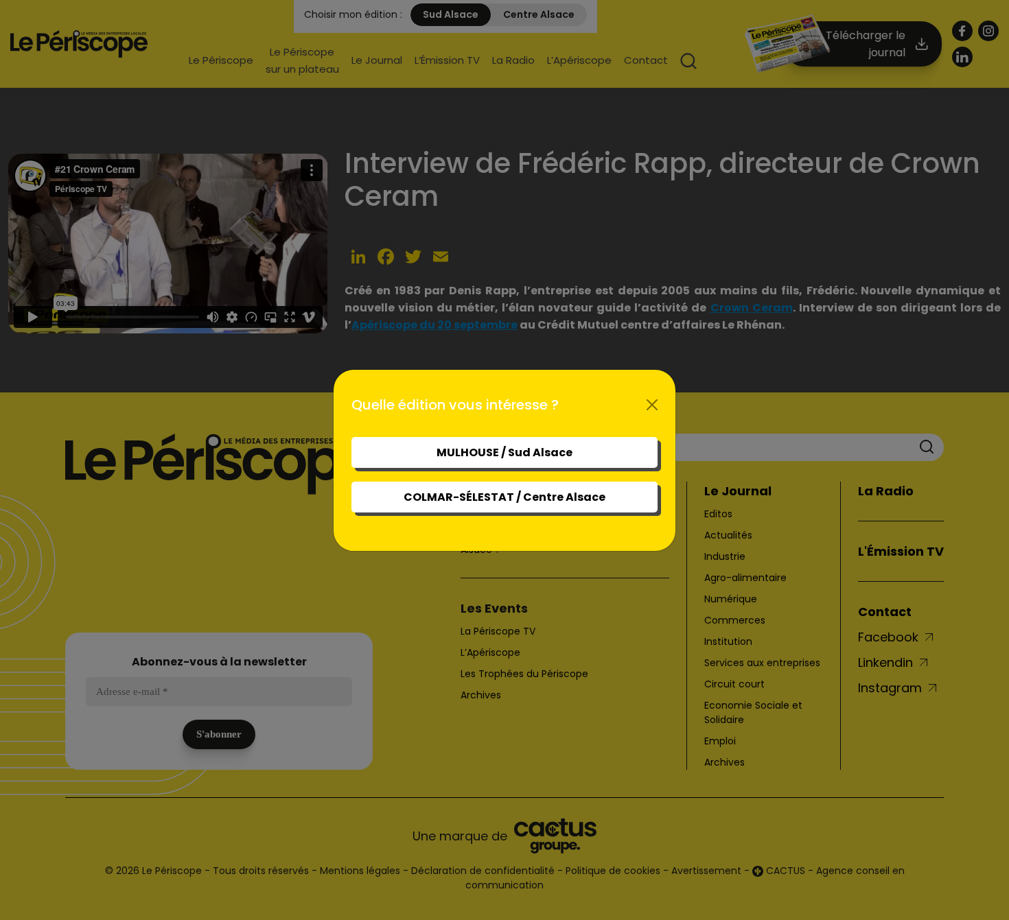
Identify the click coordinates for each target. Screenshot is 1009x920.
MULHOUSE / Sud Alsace (504, 452)
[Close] (652, 405)
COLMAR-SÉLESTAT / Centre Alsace (504, 497)
